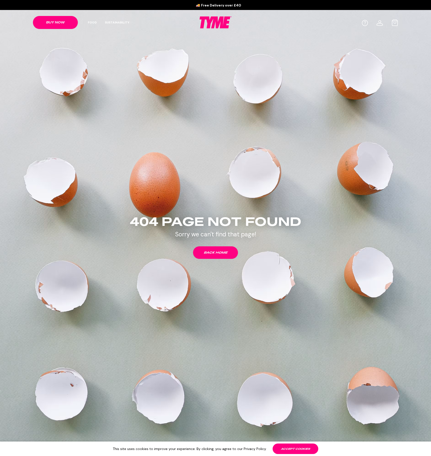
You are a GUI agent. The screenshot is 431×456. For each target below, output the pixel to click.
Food (92, 22)
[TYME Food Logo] (215, 22)
